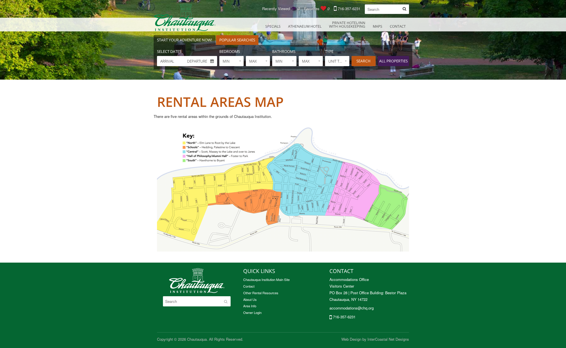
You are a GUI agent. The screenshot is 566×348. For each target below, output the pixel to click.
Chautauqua (185, 17)
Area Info (249, 306)
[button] (231, 61)
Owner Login (252, 312)
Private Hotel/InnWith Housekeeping (347, 24)
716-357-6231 (348, 8)
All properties (393, 60)
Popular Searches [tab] (237, 39)
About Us (250, 299)
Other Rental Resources (260, 292)
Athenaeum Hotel (304, 26)
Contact (398, 26)
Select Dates (169, 51)
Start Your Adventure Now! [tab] (184, 39)
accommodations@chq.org (351, 308)
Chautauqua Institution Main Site (266, 279)
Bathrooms (283, 51)
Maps (377, 26)
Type (329, 51)
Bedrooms (229, 51)
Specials (273, 26)
